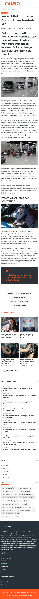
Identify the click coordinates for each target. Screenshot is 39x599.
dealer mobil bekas (9, 494)
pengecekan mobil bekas (11, 514)
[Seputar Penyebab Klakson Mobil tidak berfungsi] (29, 350)
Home (5, 9)
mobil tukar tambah (20, 301)
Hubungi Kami (5, 582)
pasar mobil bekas (27, 510)
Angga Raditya (7, 28)
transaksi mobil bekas (10, 517)
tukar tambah (20, 305)
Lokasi (3, 572)
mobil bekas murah (9, 510)
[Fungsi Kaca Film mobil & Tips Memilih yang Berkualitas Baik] (10, 350)
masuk (11, 376)
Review (5, 474)
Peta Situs (4, 585)
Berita (4, 469)
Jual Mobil (6, 472)
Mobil (26, 504)
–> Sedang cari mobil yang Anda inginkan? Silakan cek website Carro (19, 277)
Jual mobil (26, 293)
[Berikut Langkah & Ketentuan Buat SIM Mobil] (29, 324)
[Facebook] (2, 553)
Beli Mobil (5, 466)
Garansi (3, 569)
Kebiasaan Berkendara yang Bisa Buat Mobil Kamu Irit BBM (9, 336)
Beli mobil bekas (8, 488)
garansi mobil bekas (26, 494)
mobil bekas (20, 297)
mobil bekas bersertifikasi (24, 507)
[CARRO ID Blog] (12, 3)
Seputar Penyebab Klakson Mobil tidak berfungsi (27, 361)
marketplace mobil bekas (11, 504)
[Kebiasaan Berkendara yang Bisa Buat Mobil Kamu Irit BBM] (10, 324)
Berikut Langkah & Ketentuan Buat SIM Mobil (27, 336)
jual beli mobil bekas (26, 498)
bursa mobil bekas (24, 488)
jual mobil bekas (20, 501)
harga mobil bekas (9, 498)
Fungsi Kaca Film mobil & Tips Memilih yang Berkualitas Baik (10, 361)
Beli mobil (13, 293)
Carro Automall (8, 491)
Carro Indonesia (23, 491)
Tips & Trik (11, 9)
